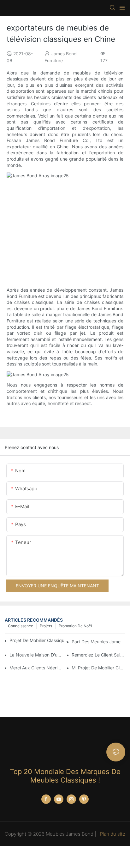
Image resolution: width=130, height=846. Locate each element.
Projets (46, 626)
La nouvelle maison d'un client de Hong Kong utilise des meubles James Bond (36, 654)
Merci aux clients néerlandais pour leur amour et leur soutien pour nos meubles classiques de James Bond (36, 667)
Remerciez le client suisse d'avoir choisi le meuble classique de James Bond (98, 654)
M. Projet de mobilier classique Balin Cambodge (98, 667)
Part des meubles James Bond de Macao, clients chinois (98, 641)
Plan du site (112, 834)
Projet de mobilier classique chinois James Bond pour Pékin (39, 640)
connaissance (20, 626)
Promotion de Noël (75, 626)
